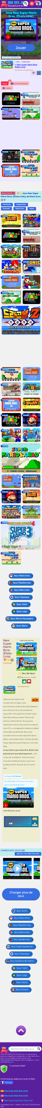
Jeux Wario (21, 626)
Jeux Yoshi (22, 604)
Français (8, 1082)
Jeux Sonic (21, 911)
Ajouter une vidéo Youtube (28, 854)
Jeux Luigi (22, 611)
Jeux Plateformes (22, 583)
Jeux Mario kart (22, 590)
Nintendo (7, 204)
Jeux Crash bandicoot (22, 946)
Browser (6, 209)
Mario (32, 209)
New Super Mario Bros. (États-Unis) (18, 1100)
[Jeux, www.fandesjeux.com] (14, 4)
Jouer (21, 47)
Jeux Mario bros (22, 575)
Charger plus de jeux (21, 894)
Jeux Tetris (21, 982)
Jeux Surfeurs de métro (22, 961)
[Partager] (39, 73)
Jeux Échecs (22, 989)
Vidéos (7, 88)
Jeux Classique (21, 597)
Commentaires (19, 84)
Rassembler (21, 204)
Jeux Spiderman (22, 939)
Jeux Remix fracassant (21, 618)
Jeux (5, 84)
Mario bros (19, 209)
